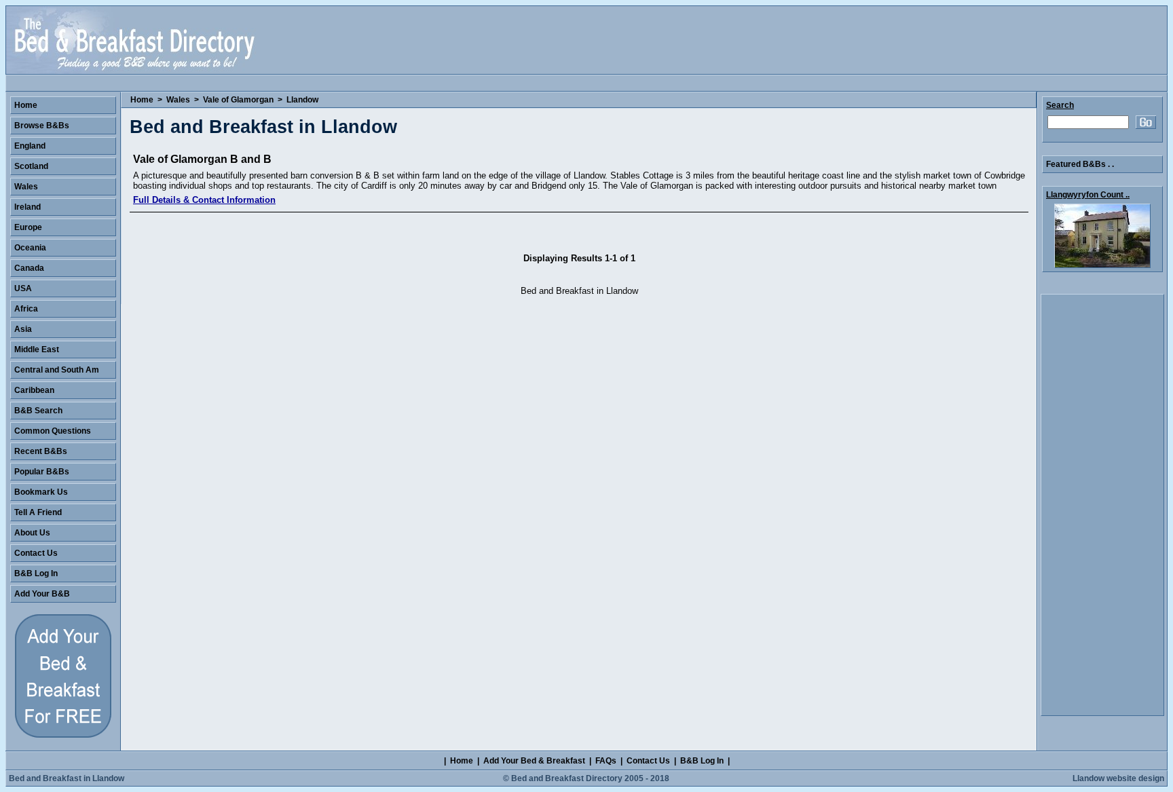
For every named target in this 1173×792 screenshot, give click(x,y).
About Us (32, 533)
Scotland (31, 166)
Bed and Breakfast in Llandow (66, 778)
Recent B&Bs (40, 451)
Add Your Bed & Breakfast (534, 761)
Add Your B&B (42, 594)
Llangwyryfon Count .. (1088, 195)
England (29, 146)
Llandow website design (1118, 778)
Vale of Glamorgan (238, 100)
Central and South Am (56, 370)
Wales (178, 100)
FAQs (605, 761)
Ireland (27, 207)
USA (23, 288)
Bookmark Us (41, 492)
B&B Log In (36, 573)
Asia (23, 329)
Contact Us (36, 553)
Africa (26, 309)
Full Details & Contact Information (204, 200)
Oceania (30, 247)
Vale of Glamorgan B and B (202, 159)
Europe (28, 227)
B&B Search (38, 410)
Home (141, 100)
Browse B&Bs (41, 125)
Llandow (302, 100)
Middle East (36, 349)
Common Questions (52, 431)
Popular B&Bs (41, 471)
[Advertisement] (1102, 505)
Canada (29, 268)
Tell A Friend (38, 512)
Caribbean (34, 390)
